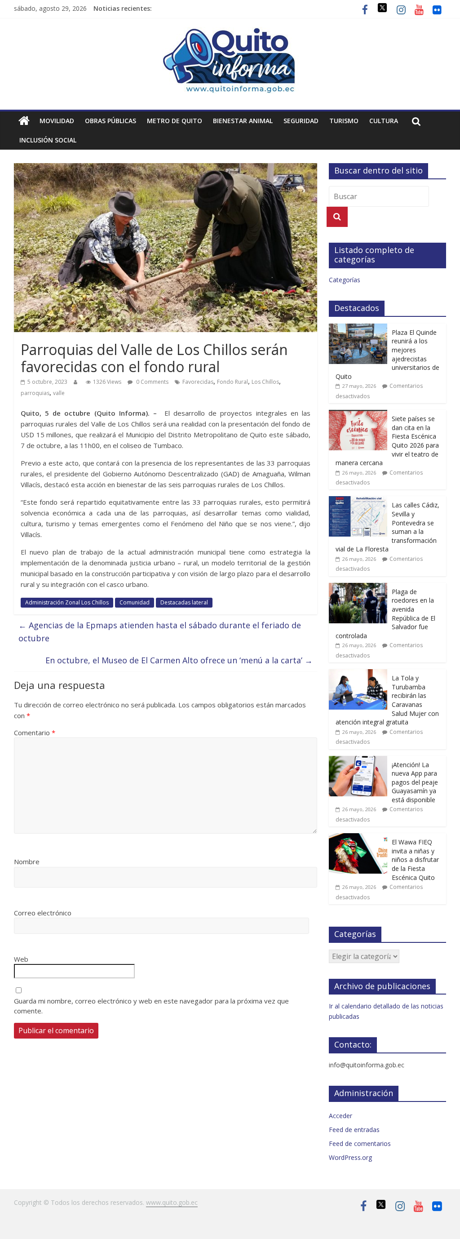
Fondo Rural (232, 382)
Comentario (34, 732)
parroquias (35, 393)
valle (59, 393)
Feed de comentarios (360, 1143)
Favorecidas (197, 382)
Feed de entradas (354, 1129)
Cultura (383, 120)
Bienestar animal (243, 120)
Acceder (340, 1115)
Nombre (27, 861)
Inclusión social (47, 140)
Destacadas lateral (184, 602)
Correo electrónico (42, 912)
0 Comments (151, 382)
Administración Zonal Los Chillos (67, 602)
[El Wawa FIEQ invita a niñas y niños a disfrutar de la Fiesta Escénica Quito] (358, 838)
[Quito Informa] (230, 32)
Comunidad (134, 602)
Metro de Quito (174, 120)
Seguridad (300, 120)
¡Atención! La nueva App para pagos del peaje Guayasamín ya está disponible (415, 782)
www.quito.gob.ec (172, 1202)
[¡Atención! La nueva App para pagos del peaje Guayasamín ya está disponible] (358, 760)
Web (21, 959)
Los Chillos (265, 382)
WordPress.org (350, 1157)
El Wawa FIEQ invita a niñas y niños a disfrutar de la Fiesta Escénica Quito (415, 859)
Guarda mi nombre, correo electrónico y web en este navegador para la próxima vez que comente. (151, 1006)
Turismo (343, 120)
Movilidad (57, 120)
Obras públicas (110, 120)
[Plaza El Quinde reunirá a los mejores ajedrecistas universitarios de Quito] (358, 328)
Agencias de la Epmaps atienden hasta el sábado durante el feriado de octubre (159, 632)
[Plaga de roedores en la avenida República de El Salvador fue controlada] (358, 587)
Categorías (344, 279)
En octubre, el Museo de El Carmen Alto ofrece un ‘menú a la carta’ (179, 660)
